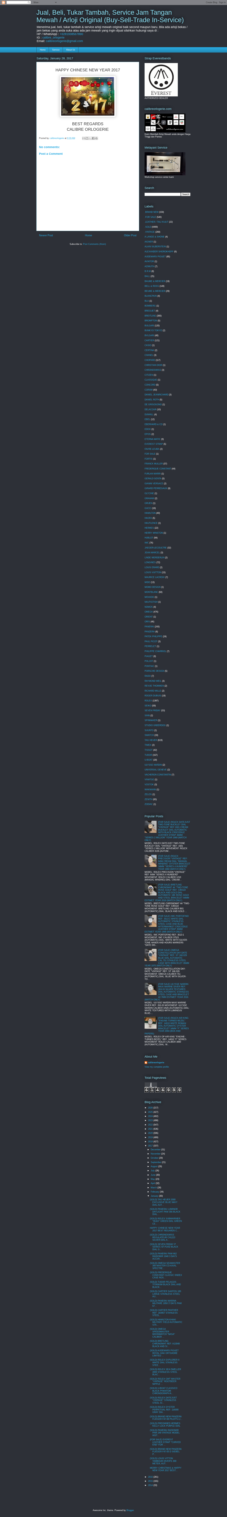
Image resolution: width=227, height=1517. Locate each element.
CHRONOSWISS (153, 370)
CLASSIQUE (151, 380)
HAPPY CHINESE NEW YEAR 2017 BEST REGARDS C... (165, 1229)
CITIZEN (149, 375)
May (153, 1179)
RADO (148, 676)
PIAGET (149, 656)
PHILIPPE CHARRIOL (155, 651)
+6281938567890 (71, 34)
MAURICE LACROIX (155, 577)
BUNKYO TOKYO (153, 330)
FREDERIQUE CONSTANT (158, 468)
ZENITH (148, 799)
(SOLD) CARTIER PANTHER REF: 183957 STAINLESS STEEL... (164, 1313)
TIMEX (148, 745)
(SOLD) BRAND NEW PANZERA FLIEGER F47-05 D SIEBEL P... (165, 1451)
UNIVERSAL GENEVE (156, 769)
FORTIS (149, 459)
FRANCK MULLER (154, 463)
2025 (150, 1112)
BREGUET (150, 311)
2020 (150, 1133)
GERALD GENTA (153, 478)
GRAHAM (149, 498)
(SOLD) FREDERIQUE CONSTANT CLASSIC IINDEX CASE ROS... (166, 1275)
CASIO (148, 345)
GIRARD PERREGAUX (156, 488)
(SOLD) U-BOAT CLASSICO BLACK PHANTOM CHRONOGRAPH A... (163, 1391)
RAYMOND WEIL (153, 681)
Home (43, 50)
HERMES (149, 528)
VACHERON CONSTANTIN (158, 774)
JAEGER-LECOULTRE (156, 547)
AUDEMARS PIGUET (155, 256)
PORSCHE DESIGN (154, 671)
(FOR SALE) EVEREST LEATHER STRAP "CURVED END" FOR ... (165, 1442)
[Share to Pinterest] (96, 138)
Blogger (130, 1510)
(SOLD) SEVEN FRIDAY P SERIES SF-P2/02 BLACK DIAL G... (164, 1247)
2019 (150, 1137)
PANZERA (150, 631)
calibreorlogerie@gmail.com (64, 41)
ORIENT (149, 617)
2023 (150, 1120)
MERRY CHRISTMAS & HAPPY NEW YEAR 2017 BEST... (165, 1469)
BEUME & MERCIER (155, 291)
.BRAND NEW (151, 212)
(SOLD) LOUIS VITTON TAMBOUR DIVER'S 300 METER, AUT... (163, 1461)
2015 (150, 1481)
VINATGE (149, 779)
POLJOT (149, 661)
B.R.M (148, 271)
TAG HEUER (151, 740)
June (153, 1175)
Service (55, 50)
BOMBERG (150, 306)
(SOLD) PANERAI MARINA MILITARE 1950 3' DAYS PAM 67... (166, 1303)
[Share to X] (90, 138)
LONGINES (150, 562)
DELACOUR (150, 409)
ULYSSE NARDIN (153, 765)
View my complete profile (157, 1067)
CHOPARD (150, 360)
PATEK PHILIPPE (153, 636)
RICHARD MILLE (153, 691)
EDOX (148, 429)
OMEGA (149, 612)
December (156, 1149)
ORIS (147, 621)
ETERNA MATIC (153, 439)
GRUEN (148, 503)
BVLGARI (149, 335)
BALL (147, 276)
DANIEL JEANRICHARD (156, 394)
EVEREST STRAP (154, 444)
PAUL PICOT (151, 641)
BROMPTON (151, 320)
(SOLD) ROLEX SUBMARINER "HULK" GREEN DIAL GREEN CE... (166, 1221)
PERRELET (150, 646)
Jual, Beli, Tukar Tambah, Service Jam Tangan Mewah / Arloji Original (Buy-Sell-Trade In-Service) (110, 16)
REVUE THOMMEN (154, 686)
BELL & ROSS (152, 286)
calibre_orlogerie (53, 37)
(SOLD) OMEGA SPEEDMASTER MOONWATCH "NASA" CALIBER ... (162, 1333)
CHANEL (149, 355)
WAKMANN (150, 789)
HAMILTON (150, 513)
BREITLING (150, 316)
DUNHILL (149, 414)
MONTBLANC (151, 592)
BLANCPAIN (151, 296)
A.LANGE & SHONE (155, 236)
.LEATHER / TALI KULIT (156, 222)
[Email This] (83, 138)
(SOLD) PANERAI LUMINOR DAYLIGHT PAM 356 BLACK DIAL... (165, 1212)
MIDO (147, 582)
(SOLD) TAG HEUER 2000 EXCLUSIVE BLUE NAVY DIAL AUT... (163, 1202)
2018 (150, 1141)
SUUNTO (149, 730)
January (155, 1196)
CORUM (149, 390)
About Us (70, 50)
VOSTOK (149, 784)
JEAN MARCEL (152, 552)
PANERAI (149, 626)
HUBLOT (149, 537)
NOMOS (149, 607)
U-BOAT (149, 760)
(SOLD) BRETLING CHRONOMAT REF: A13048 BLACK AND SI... (165, 1343)
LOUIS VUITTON (153, 572)
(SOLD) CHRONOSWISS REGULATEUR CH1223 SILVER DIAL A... (162, 1237)
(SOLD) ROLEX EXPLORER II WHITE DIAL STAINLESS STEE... (164, 1362)
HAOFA (148, 518)
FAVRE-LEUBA (152, 449)
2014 (150, 1485)
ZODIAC (149, 804)
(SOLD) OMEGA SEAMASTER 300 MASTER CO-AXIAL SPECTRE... (165, 1266)
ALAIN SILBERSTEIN (155, 246)
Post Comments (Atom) (94, 244)
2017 (150, 1145)
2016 (150, 1477)
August (154, 1166)
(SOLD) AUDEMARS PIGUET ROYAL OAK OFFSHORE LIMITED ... (164, 1353)
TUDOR (148, 755)
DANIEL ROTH (152, 399)
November (156, 1153)
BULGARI (149, 325)
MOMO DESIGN (153, 587)
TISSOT (149, 750)
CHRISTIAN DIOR (153, 365)
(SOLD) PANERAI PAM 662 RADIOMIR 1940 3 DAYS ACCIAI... (163, 1256)
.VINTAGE (150, 232)
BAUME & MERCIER (155, 281)
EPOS (148, 434)
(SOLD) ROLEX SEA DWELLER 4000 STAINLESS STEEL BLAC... (165, 1372)
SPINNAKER (151, 720)
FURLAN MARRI (153, 473)
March (154, 1187)
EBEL (147, 419)
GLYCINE (149, 493)
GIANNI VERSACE (154, 483)
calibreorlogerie (156, 1062)
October (155, 1158)
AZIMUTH (149, 266)
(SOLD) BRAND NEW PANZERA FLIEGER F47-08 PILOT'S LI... (166, 1417)
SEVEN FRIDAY (153, 710)
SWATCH (149, 735)
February (155, 1191)
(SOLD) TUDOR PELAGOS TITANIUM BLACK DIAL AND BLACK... (165, 1284)
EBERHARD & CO (154, 424)
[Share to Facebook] (93, 138)
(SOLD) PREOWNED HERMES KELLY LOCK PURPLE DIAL (165, 1424)
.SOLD (148, 227)
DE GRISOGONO (153, 404)
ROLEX (148, 700)
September (156, 1162)
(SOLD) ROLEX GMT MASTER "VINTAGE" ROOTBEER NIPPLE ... (165, 1381)
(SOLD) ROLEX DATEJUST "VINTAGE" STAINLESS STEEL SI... (163, 1400)
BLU (147, 301)
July (153, 1170)
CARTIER (149, 340)
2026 (150, 1107)
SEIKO (148, 705)
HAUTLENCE (151, 523)
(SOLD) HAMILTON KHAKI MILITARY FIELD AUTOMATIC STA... (166, 1322)
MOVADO (149, 597)
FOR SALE (150, 454)
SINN (147, 715)
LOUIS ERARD (152, 567)
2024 (150, 1116)
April (153, 1183)
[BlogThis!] (87, 138)
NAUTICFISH (151, 602)
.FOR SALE (150, 217)
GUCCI (148, 508)
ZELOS (148, 794)
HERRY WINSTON (154, 533)
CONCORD (150, 385)
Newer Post (46, 235)
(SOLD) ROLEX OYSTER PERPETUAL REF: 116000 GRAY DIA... (164, 1409)
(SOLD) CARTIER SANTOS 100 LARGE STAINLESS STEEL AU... (165, 1294)
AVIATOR (149, 261)
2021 (150, 1129)
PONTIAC (149, 666)
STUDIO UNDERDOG (155, 725)
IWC (147, 542)
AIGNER (149, 241)
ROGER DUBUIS (153, 695)
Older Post (130, 235)
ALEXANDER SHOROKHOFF (159, 251)
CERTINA (149, 350)
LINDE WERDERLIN (154, 557)
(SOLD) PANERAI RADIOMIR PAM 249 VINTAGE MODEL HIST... (165, 1433)
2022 (150, 1124)
